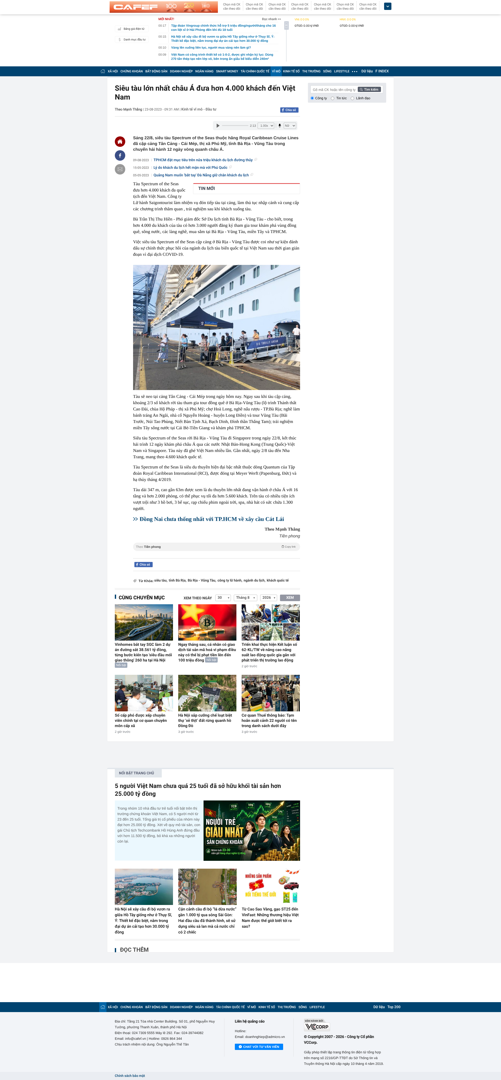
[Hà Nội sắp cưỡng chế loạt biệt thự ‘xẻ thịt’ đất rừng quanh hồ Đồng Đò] (207, 693)
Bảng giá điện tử (134, 29)
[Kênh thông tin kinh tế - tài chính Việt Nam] (164, 7)
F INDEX (382, 71)
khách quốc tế (278, 581)
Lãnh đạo (363, 98)
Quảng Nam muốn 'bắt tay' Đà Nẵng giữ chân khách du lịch (201, 175)
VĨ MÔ (276, 71)
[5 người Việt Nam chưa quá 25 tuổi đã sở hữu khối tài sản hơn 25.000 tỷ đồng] (252, 830)
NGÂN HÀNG (204, 71)
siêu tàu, (161, 581)
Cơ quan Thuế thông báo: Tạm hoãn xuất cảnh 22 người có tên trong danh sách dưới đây (269, 720)
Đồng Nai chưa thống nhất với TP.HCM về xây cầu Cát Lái (212, 519)
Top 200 (394, 1007)
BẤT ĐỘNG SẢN (156, 71)
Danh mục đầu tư (135, 39)
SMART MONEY (227, 71)
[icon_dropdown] (387, 6)
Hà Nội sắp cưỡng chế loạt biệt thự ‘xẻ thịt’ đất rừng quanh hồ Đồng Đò (205, 720)
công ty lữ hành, (230, 581)
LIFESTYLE (341, 71)
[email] (120, 169)
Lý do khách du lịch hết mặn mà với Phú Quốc (191, 168)
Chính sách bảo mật (130, 1076)
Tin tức (341, 98)
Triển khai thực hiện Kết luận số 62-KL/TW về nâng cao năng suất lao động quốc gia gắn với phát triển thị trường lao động (269, 652)
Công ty (321, 98)
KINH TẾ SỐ (291, 71)
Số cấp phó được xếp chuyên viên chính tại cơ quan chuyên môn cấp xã (141, 720)
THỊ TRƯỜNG (311, 71)
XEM (290, 598)
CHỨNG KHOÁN (132, 71)
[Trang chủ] (102, 71)
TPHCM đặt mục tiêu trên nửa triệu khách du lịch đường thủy (203, 160)
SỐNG (327, 71)
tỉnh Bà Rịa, (178, 581)
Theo (216, 547)
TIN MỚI (206, 188)
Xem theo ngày (198, 598)
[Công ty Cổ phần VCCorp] (345, 1025)
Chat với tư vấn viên (261, 1047)
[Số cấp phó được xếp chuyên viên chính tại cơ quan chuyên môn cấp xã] (144, 693)
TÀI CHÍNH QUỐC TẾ (255, 71)
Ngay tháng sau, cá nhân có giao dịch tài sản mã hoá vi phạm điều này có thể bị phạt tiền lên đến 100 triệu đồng (207, 652)
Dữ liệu (367, 71)
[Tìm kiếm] (369, 89)
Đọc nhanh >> (271, 19)
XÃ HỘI (113, 71)
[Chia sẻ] (120, 155)
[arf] (216, 553)
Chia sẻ (290, 110)
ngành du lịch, (254, 581)
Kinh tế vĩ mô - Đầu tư (198, 109)
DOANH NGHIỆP (181, 71)
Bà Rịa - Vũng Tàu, (202, 581)
